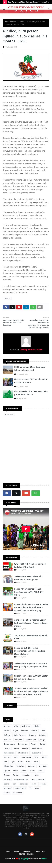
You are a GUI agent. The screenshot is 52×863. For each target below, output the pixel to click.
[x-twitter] (16, 493)
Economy (32, 735)
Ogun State (43, 766)
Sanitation (26, 775)
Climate (34, 731)
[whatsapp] (35, 493)
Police (15, 771)
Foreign (33, 744)
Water (37, 788)
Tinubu (33, 784)
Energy (42, 740)
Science (36, 775)
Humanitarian (9, 753)
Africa (16, 726)
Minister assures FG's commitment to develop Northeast (30, 381)
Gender (42, 744)
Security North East (21, 779)
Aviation (36, 726)
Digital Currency (20, 735)
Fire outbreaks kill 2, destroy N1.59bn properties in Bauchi (31, 393)
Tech (14, 784)
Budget (15, 731)
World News (17, 793)
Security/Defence (37, 779)
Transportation (20, 788)
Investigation (36, 753)
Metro (28, 762)
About (16, 851)
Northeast (31, 766)
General (13, 22)
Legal (13, 762)
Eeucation (18, 740)
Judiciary (7, 757)
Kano (16, 757)
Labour (44, 757)
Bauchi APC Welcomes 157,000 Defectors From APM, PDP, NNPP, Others (28, 592)
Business (24, 731)
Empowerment (31, 740)
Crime (43, 731)
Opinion (7, 771)
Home (7, 22)
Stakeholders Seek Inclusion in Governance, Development (28, 578)
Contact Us (27, 851)
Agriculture (26, 726)
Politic (23, 771)
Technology (23, 784)
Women (7, 793)
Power (41, 771)
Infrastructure (23, 753)
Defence (7, 735)
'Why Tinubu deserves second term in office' (31, 637)
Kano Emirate (26, 757)
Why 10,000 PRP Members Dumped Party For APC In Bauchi (30, 565)
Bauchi (6, 731)
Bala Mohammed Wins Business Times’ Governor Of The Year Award (28, 2)
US (30, 788)
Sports (6, 784)
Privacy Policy (40, 851)
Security (7, 779)
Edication (42, 735)
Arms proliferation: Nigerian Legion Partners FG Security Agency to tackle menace (30, 623)
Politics (32, 771)
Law (5, 762)
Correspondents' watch (30, 349)
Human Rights (37, 748)
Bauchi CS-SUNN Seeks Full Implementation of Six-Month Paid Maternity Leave (29, 651)
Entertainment (9, 744)
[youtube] (26, 493)
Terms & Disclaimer (26, 854)
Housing (25, 748)
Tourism (43, 784)
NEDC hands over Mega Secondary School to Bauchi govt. (29, 368)
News (36, 762)
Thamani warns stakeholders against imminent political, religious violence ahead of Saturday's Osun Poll (31, 691)
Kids (36, 757)
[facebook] (7, 493)
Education (7, 740)
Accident (7, 726)
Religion (16, 775)
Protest (6, 775)
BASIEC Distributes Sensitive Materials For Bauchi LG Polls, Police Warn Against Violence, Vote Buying (31, 607)
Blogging (24, 859)
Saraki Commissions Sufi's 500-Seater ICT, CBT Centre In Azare (31, 677)
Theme (44, 859)
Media (20, 762)
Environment (22, 744)
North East (20, 766)
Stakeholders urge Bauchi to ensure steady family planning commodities (30, 665)
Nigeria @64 (8, 766)
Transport (7, 788)
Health (16, 748)
